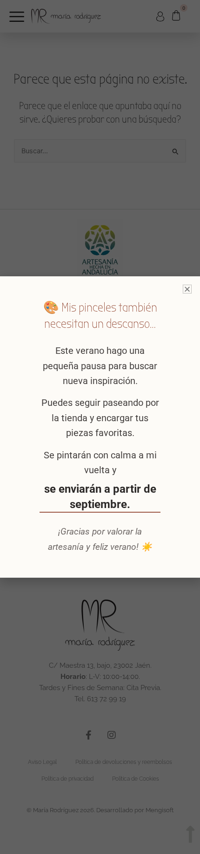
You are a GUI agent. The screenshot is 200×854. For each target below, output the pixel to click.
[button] (187, 289)
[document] (100, 427)
